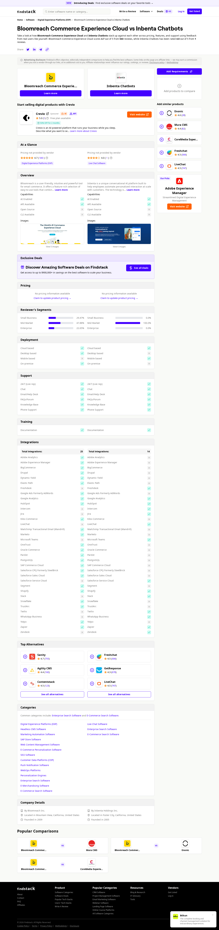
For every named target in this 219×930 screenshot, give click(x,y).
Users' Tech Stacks (63, 903)
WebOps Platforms (31, 770)
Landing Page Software (103, 906)
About (19, 894)
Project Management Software (106, 896)
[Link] (47, 49)
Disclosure (74, 926)
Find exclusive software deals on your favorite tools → (124, 2)
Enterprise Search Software (66, 715)
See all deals (141, 267)
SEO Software (28, 754)
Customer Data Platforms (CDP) (37, 760)
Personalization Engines (33, 775)
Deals (164, 11)
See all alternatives (52, 694)
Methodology (172, 62)
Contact (20, 898)
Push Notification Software (35, 765)
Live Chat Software (97, 163)
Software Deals (61, 896)
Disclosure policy (156, 62)
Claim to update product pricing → (52, 298)
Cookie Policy (23, 926)
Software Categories (64, 892)
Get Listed (172, 892)
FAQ (19, 901)
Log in (181, 11)
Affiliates (21, 905)
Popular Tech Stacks (64, 899)
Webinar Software (101, 903)
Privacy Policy (46, 926)
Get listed (194, 11)
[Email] (40, 49)
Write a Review (127, 11)
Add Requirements (177, 71)
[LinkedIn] (34, 49)
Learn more (61, 189)
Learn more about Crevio (83, 131)
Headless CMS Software (33, 729)
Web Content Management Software (40, 744)
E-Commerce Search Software (102, 715)
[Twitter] (27, 49)
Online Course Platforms (103, 910)
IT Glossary (135, 896)
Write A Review (61, 906)
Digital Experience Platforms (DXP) (37, 163)
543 (41, 157)
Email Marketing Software (104, 899)
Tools (132, 899)
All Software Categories (103, 913)
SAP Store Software (31, 739)
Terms (34, 926)
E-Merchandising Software (35, 785)
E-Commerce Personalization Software (41, 749)
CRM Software (99, 892)
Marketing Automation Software (38, 734)
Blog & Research (137, 892)
